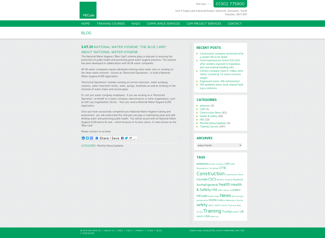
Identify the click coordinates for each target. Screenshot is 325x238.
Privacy (140, 230)
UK (242, 211)
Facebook (238, 179)
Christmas (213, 168)
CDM (202, 109)
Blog (159, 230)
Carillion (220, 164)
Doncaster (88, 233)
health (224, 184)
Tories (200, 212)
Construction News (210, 112)
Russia (240, 200)
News (225, 195)
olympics (239, 196)
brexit (212, 164)
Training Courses (209, 126)
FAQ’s (120, 230)
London (235, 190)
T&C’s (129, 230)
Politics (221, 200)
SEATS (211, 205)
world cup (214, 216)
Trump (227, 211)
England (228, 180)
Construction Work (234, 174)
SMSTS (217, 205)
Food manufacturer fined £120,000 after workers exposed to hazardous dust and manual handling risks (220, 64)
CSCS (212, 179)
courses (202, 179)
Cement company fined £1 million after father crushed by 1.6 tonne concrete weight (221, 74)
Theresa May (234, 205)
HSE (202, 119)
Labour (226, 190)
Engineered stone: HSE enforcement (220, 81)
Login (150, 230)
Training (212, 211)
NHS (234, 196)
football (202, 184)
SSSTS (225, 205)
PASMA (213, 200)
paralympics (202, 200)
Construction (211, 173)
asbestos (205, 105)
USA (207, 216)
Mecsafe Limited (122, 11)
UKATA (200, 216)
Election (220, 179)
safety (202, 204)
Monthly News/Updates (110, 145)
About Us (109, 230)
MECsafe (202, 196)
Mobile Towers (213, 196)
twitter (235, 212)
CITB (222, 168)
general (212, 184)
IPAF (220, 190)
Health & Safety (208, 116)
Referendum (231, 200)
